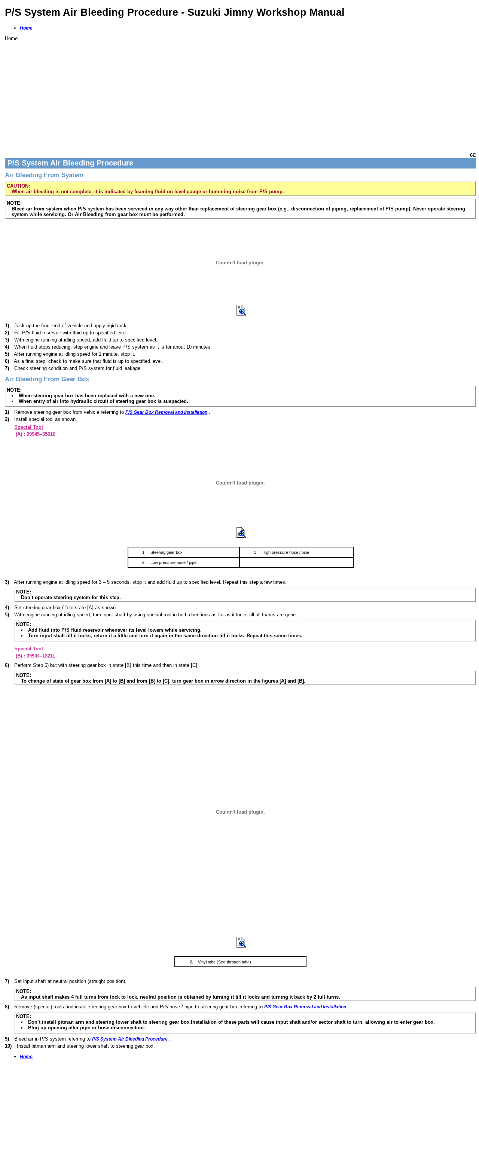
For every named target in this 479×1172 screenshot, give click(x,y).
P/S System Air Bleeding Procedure (130, 1039)
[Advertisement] (229, 93)
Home (26, 28)
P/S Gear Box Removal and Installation (166, 412)
